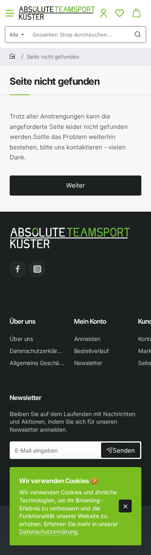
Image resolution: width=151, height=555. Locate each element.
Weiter (75, 185)
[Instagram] (37, 269)
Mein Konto (90, 321)
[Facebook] (18, 269)
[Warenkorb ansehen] (136, 13)
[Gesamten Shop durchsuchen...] (138, 35)
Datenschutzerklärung (48, 531)
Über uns (22, 321)
